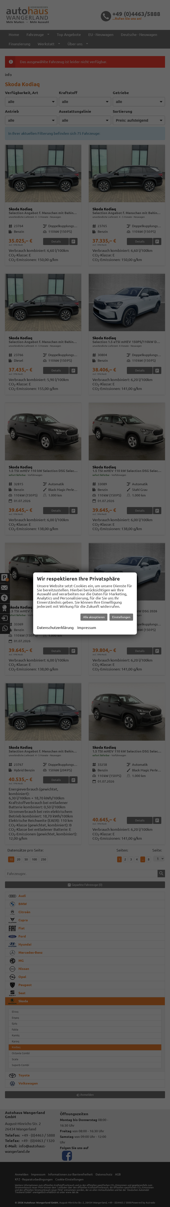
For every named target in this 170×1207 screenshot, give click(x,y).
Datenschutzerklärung (55, 627)
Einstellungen (121, 617)
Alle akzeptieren (94, 617)
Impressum (86, 627)
